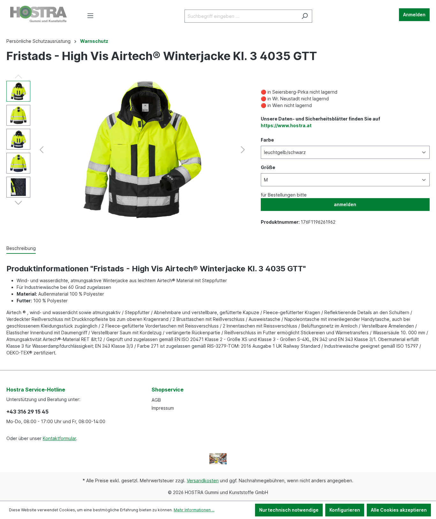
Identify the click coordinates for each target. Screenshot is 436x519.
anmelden (345, 204)
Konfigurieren (344, 510)
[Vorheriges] (41, 149)
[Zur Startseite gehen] (38, 15)
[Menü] (90, 16)
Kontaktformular (59, 438)
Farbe (267, 140)
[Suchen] (304, 16)
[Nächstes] (243, 149)
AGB (156, 400)
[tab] (21, 248)
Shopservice (168, 389)
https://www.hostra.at (286, 125)
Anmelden (414, 14)
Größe (268, 167)
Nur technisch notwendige (289, 510)
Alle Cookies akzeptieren (399, 510)
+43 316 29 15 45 (27, 411)
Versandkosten (203, 480)
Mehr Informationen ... (194, 509)
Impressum (163, 408)
